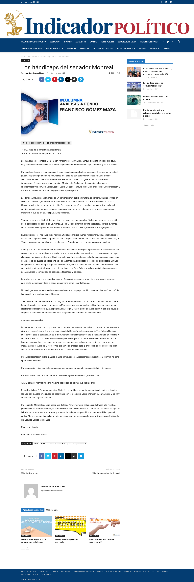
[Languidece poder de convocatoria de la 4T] (134, 86)
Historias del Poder (149, 42)
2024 (36, 444)
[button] (178, 42)
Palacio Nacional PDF (126, 49)
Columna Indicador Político (33, 42)
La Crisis (93, 42)
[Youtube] (171, 2)
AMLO (43, 444)
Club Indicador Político (31, 49)
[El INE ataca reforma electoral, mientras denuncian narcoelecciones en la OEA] (134, 72)
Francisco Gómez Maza (34, 73)
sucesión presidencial (77, 444)
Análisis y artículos (54, 49)
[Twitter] (166, 2)
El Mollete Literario (127, 42)
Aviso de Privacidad (29, 571)
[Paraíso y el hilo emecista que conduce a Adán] (104, 526)
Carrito (166, 49)
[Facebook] (161, 2)
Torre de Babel (107, 42)
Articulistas (81, 42)
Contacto (54, 571)
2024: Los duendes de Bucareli (106, 473)
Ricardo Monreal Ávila (57, 444)
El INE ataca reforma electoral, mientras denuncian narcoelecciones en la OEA (157, 71)
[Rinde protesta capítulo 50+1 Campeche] (70, 526)
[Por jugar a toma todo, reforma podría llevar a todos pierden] (134, 114)
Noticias (68, 42)
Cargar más (149, 125)
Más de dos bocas (29, 473)
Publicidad (44, 571)
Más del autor (52, 510)
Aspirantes (71, 49)
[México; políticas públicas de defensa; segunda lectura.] (36, 526)
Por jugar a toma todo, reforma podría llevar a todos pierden (157, 113)
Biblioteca (154, 49)
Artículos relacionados (33, 510)
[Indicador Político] (97, 21)
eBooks (142, 49)
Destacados (55, 42)
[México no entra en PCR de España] (134, 100)
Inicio (23, 56)
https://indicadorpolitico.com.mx (51, 491)
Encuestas (84, 49)
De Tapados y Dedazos (103, 49)
